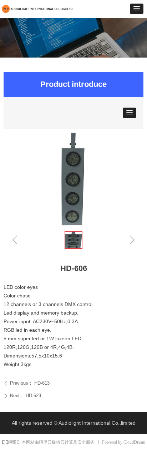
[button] (136, 9)
